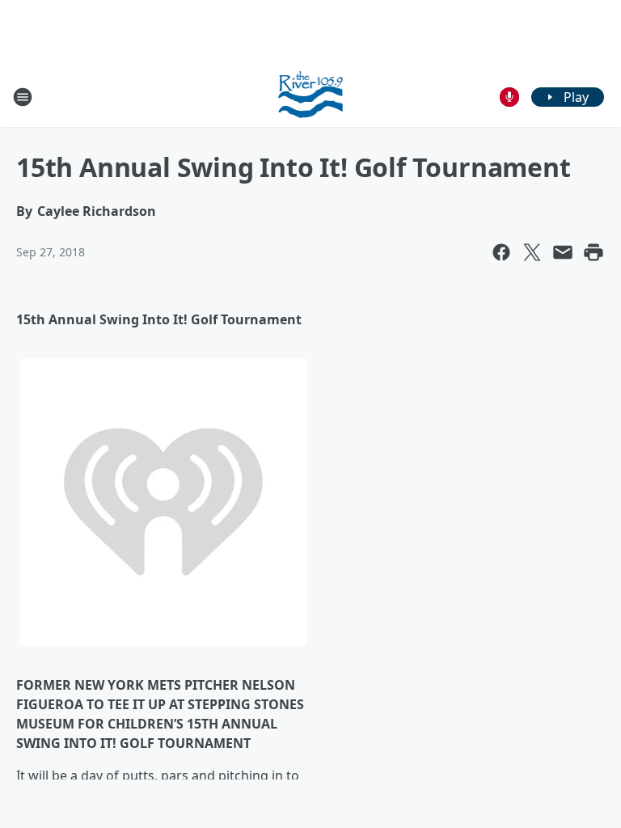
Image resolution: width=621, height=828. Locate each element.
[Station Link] (311, 96)
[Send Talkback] (509, 97)
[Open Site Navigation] (22, 97)
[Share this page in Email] (562, 252)
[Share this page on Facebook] (501, 252)
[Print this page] (593, 252)
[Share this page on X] (532, 252)
